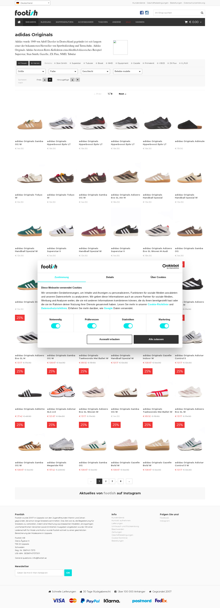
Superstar (76, 63)
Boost (100, 63)
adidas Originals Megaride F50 (56, 464)
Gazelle (136, 63)
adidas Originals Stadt (28, 302)
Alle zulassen (156, 339)
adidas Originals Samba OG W (29, 142)
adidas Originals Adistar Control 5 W (189, 464)
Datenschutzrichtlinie (54, 308)
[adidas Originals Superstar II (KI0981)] (126, 226)
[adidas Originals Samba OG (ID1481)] (190, 226)
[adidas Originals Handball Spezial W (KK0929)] (94, 226)
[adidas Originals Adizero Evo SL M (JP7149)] (190, 280)
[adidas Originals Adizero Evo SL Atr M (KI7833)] (126, 173)
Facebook (164, 518)
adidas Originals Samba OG (189, 249)
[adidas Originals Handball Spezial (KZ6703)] (158, 173)
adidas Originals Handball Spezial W (186, 196)
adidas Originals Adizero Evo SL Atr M (125, 196)
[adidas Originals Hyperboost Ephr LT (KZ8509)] (94, 119)
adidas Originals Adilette (30, 409)
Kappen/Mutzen (64, 22)
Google (108, 308)
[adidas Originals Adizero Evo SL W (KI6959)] (190, 387)
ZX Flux (173, 63)
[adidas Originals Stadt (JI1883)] (30, 280)
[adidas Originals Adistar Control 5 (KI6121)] (190, 333)
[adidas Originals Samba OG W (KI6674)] (30, 440)
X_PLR (184, 63)
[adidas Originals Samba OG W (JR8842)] (126, 387)
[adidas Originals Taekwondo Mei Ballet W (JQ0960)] (158, 387)
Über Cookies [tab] (158, 277)
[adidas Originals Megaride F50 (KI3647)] (62, 440)
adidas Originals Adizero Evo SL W (189, 410)
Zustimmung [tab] (62, 277)
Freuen (23, 63)
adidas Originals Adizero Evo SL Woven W (93, 410)
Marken (140, 22)
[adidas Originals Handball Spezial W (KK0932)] (190, 173)
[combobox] (32, 3)
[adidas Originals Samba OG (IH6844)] (94, 440)
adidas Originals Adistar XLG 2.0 (61, 410)
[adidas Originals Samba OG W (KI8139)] (94, 173)
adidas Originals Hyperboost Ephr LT (59, 142)
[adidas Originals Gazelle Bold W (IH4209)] (126, 440)
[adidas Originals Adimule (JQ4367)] (190, 119)
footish (110, 493)
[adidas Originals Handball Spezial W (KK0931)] (30, 226)
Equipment (123, 63)
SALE (128, 22)
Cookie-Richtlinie (158, 304)
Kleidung (46, 22)
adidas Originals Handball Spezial (153, 196)
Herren (36, 63)
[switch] (91, 325)
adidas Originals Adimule (190, 141)
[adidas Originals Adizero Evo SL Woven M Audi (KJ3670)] (158, 226)
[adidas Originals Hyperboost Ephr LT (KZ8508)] (126, 119)
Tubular (89, 63)
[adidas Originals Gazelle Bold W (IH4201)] (158, 440)
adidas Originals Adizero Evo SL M (189, 303)
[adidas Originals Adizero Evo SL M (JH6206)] (30, 333)
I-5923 (162, 63)
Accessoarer (85, 22)
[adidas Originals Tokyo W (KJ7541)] (62, 173)
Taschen (103, 22)
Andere (116, 22)
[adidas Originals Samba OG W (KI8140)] (30, 119)
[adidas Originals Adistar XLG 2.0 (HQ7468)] (62, 387)
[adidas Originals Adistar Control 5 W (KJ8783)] (190, 440)
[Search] (202, 12)
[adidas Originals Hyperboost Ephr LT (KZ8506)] (158, 119)
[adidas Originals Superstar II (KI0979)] (62, 226)
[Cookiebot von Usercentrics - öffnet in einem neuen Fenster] (165, 266)
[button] (31, 71)
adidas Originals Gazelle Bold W (125, 464)
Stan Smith (61, 63)
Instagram (165, 521)
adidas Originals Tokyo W (28, 196)
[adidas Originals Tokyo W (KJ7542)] (30, 173)
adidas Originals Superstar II (56, 249)
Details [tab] (110, 277)
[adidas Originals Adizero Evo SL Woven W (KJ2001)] (94, 387)
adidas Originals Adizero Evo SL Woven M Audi (157, 249)
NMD (110, 63)
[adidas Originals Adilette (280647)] (30, 387)
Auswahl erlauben (109, 339)
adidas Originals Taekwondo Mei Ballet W (93, 357)
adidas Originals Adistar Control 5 (189, 357)
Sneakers (30, 22)
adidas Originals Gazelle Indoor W (157, 357)
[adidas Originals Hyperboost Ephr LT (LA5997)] (62, 119)
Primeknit (149, 63)
